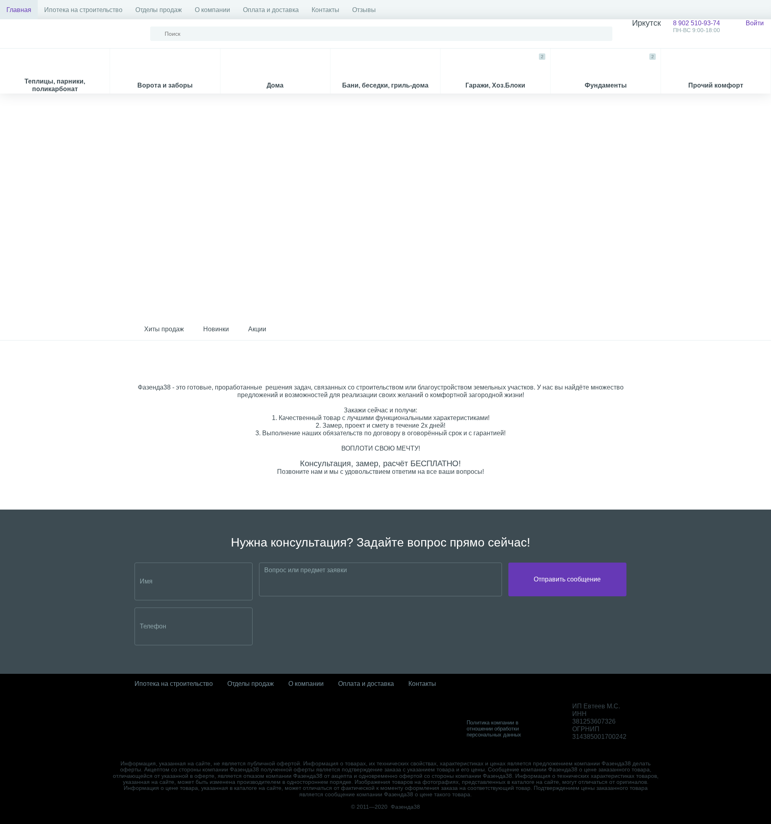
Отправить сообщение (567, 579)
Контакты (325, 9)
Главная (18, 9)
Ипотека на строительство (83, 9)
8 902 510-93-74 (676, 26)
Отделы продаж (158, 9)
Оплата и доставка (271, 9)
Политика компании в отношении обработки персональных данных (494, 729)
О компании (212, 9)
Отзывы (364, 9)
